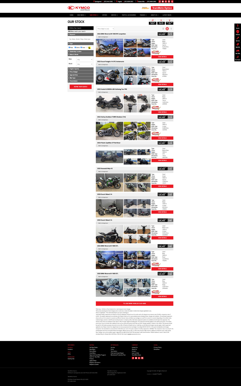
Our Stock (93, 15)
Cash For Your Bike (95, 357)
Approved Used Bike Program (98, 355)
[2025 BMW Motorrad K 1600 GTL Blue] (123, 287)
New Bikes (80, 15)
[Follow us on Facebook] (160, 1)
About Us (154, 15)
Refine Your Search (75, 28)
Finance (142, 15)
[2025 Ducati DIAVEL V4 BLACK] (123, 208)
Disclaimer (157, 349)
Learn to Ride (135, 353)
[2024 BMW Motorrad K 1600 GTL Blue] (123, 260)
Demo (78, 47)
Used (83, 47)
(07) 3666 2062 (151, 1)
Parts (112, 349)
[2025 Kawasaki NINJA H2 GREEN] (123, 182)
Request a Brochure (95, 362)
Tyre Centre (114, 351)
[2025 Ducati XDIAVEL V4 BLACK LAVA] (123, 234)
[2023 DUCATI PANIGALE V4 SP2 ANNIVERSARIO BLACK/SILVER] (123, 75)
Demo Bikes (93, 351)
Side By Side (71, 357)
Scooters (70, 347)
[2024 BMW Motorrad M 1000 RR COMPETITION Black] (123, 48)
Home (71, 15)
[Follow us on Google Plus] (166, 1)
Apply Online (93, 360)
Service (113, 15)
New (71, 47)
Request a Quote (94, 364)
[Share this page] (171, 1)
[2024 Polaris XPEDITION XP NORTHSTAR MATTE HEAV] (123, 157)
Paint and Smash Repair (117, 353)
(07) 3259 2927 (128, 1)
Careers (134, 351)
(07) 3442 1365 (108, 1)
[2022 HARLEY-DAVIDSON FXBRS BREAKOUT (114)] (123, 131)
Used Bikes (93, 353)
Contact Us (135, 347)
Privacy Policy (157, 347)
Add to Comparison (103, 37)
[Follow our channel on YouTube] (163, 1)
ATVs (69, 352)
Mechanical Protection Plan (118, 355)
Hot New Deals (94, 347)
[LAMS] (89, 47)
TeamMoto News (136, 355)
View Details (162, 57)
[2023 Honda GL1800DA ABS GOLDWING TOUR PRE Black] (123, 103)
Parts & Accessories (129, 15)
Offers (104, 15)
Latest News (167, 15)
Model (70, 64)
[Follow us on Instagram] (169, 1)
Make (70, 59)
